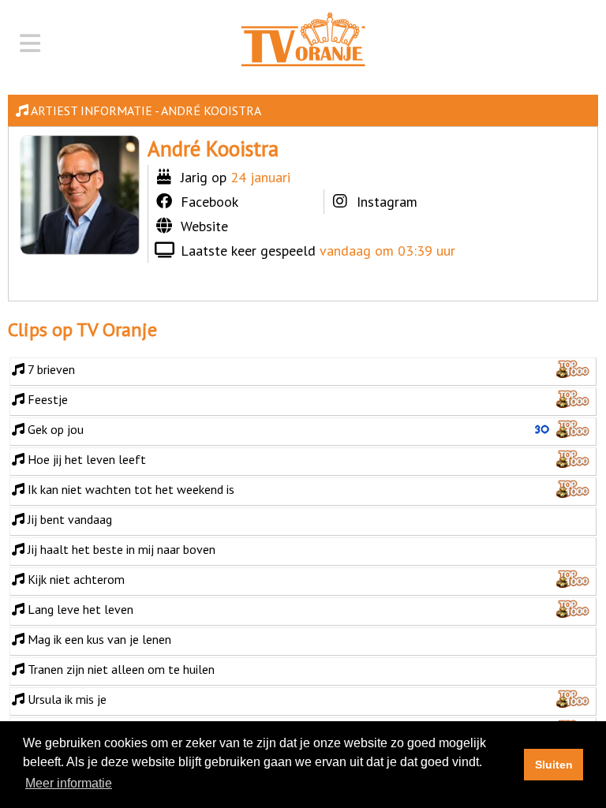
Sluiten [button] (554, 764)
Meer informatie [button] (68, 783)
